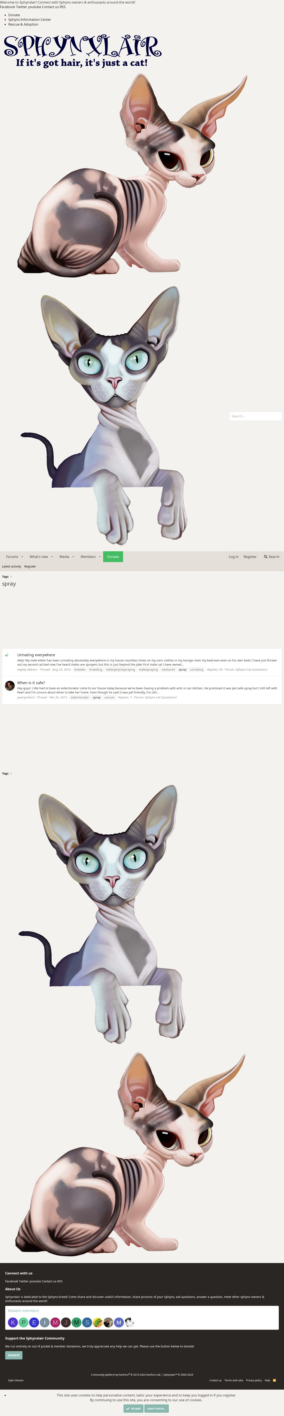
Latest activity (11, 566)
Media (64, 556)
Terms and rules (234, 1380)
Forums (12, 556)
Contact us (215, 1380)
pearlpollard (26, 697)
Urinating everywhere (36, 654)
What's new (39, 556)
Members (88, 556)
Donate (14, 15)
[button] (22, 556)
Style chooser (16, 1380)
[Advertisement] (127, 619)
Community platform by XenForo (126, 1375)
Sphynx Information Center (29, 19)
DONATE (14, 1355)
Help (267, 1380)
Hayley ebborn (27, 669)
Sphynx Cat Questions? (251, 669)
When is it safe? (31, 682)
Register (30, 566)
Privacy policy (254, 1380)
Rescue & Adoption (23, 24)
